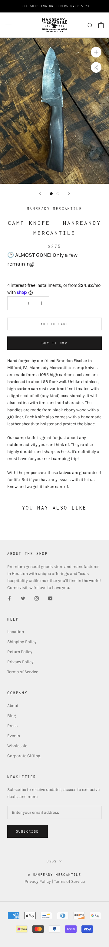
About (12, 705)
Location (15, 631)
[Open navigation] (8, 25)
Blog (11, 715)
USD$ (52, 861)
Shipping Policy (22, 641)
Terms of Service (22, 671)
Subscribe (27, 831)
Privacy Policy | (39, 881)
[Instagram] (37, 597)
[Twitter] (23, 597)
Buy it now (54, 343)
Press (12, 725)
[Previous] (40, 193)
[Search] (90, 25)
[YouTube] (50, 597)
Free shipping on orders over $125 (55, 6)
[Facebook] (9, 597)
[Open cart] (101, 25)
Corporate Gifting (23, 755)
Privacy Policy (20, 661)
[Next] (69, 193)
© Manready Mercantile (54, 874)
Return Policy (19, 651)
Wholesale (17, 745)
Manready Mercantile (54, 209)
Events (13, 735)
